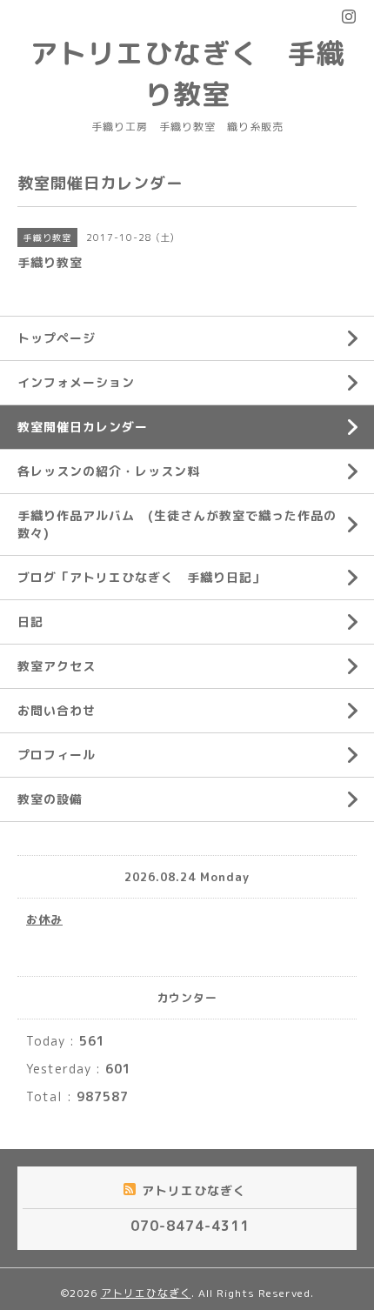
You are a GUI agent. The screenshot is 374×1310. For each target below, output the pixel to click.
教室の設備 (50, 799)
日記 (30, 621)
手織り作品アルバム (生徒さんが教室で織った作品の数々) (177, 524)
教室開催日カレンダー (82, 426)
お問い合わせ (56, 710)
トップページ (56, 338)
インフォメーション (76, 382)
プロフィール (56, 754)
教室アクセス (56, 666)
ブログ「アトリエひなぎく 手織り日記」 (141, 577)
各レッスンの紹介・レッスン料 (108, 471)
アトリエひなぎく (146, 1293)
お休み (44, 919)
